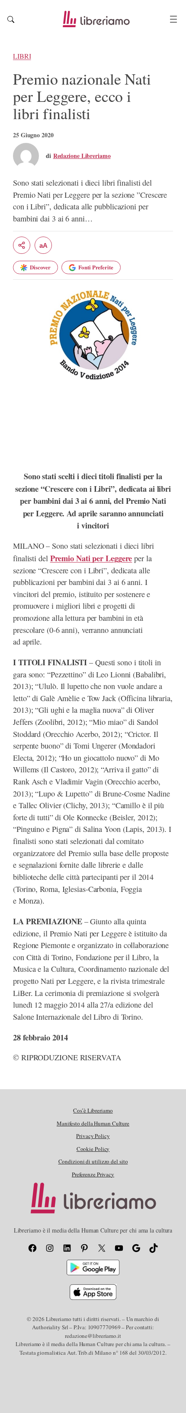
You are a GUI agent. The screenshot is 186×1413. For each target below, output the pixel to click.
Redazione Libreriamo (82, 155)
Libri (22, 56)
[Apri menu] (173, 19)
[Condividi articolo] (21, 245)
